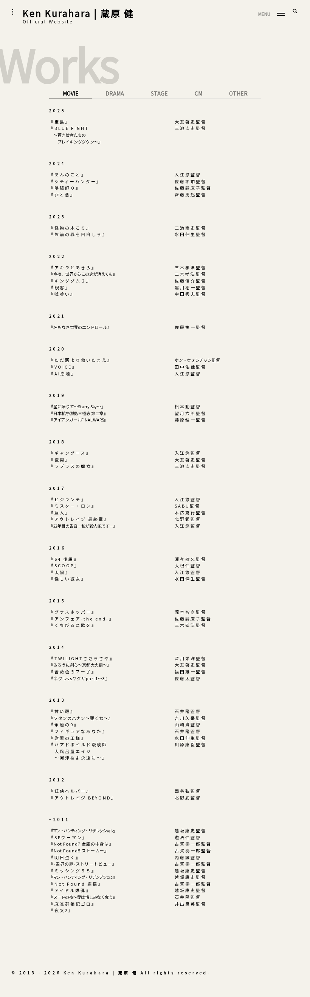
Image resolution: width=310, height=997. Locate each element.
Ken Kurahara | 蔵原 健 (78, 13)
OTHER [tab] (238, 93)
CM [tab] (198, 93)
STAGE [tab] (159, 93)
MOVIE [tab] (71, 93)
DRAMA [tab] (114, 93)
